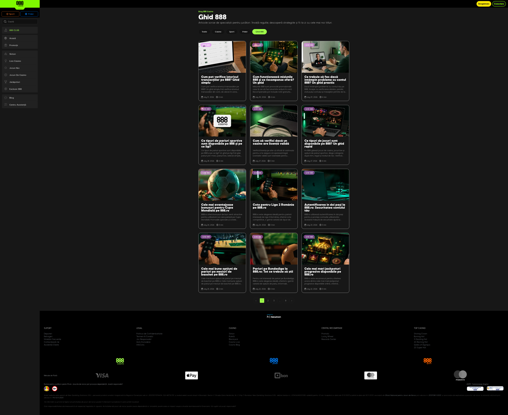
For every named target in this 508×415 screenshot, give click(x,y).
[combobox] (20, 21)
